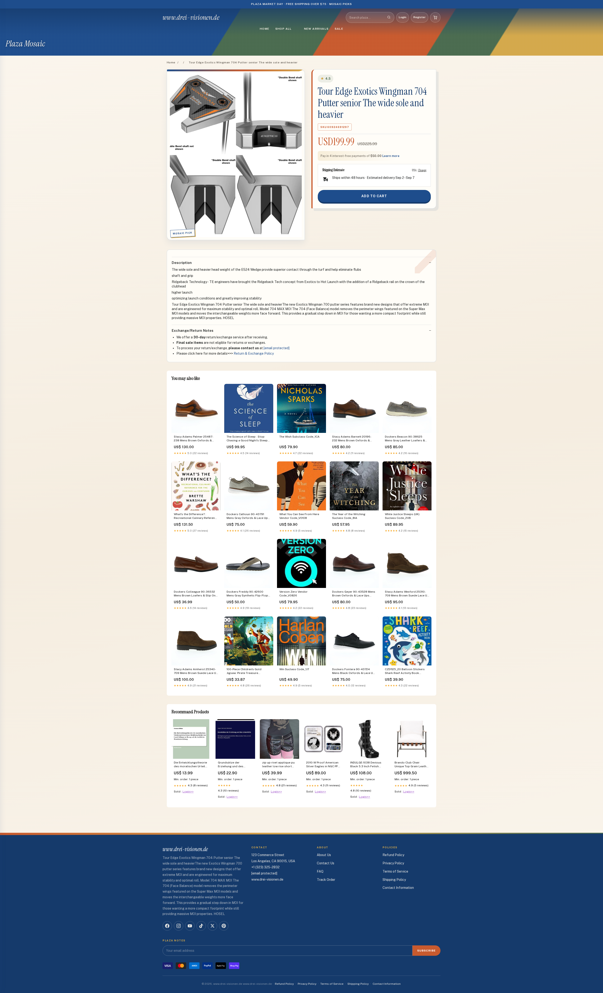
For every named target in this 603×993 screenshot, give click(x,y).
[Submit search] (389, 17)
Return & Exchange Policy (254, 353)
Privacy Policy (393, 863)
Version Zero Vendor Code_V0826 (293, 593)
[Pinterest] (223, 926)
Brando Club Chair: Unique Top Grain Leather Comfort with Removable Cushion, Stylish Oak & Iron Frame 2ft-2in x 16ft (412, 765)
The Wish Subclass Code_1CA (299, 436)
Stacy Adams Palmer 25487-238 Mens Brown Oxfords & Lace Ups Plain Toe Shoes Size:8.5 (193, 439)
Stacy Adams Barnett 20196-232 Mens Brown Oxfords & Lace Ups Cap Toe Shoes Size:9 (353, 439)
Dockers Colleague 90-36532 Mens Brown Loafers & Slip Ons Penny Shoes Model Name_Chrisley (195, 594)
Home (264, 28)
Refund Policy (393, 855)
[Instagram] (178, 926)
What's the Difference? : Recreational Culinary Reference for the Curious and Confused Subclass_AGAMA (196, 516)
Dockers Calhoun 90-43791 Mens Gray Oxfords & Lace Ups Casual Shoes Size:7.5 (248, 516)
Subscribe (426, 950)
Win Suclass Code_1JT (294, 669)
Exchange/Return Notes (192, 330)
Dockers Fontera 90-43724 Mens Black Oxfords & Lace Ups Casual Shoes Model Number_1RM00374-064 (354, 671)
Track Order (326, 880)
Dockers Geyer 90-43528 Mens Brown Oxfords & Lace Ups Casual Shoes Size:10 (353, 594)
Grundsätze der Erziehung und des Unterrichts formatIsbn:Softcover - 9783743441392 (233, 765)
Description (182, 263)
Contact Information (398, 888)
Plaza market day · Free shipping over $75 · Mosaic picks (301, 4)
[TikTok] (201, 926)
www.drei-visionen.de (191, 17)
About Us (324, 855)
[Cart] (435, 17)
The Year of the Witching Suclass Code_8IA (348, 516)
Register (419, 17)
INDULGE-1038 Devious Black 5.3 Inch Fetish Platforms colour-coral (366, 765)
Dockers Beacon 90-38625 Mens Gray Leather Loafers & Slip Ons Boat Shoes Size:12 (405, 439)
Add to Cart (374, 196)
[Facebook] (167, 926)
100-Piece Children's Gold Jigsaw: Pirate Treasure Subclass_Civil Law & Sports (246, 671)
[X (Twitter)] (212, 926)
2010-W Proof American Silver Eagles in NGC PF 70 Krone (322, 765)
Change (422, 170)
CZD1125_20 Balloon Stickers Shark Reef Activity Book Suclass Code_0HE (405, 671)
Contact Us (325, 863)
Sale (339, 28)
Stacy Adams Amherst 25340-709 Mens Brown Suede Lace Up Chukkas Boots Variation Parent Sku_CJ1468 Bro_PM (196, 671)
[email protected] (276, 348)
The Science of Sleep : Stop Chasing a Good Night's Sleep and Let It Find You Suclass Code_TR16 (247, 439)
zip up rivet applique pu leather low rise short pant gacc (278, 765)
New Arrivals (316, 28)
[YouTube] (190, 926)
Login (402, 17)
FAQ (320, 871)
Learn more (390, 156)
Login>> (188, 791)
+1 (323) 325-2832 (265, 867)
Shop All (283, 28)
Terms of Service (395, 871)
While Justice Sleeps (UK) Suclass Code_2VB (402, 516)
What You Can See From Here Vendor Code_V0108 (299, 516)
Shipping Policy (394, 880)
